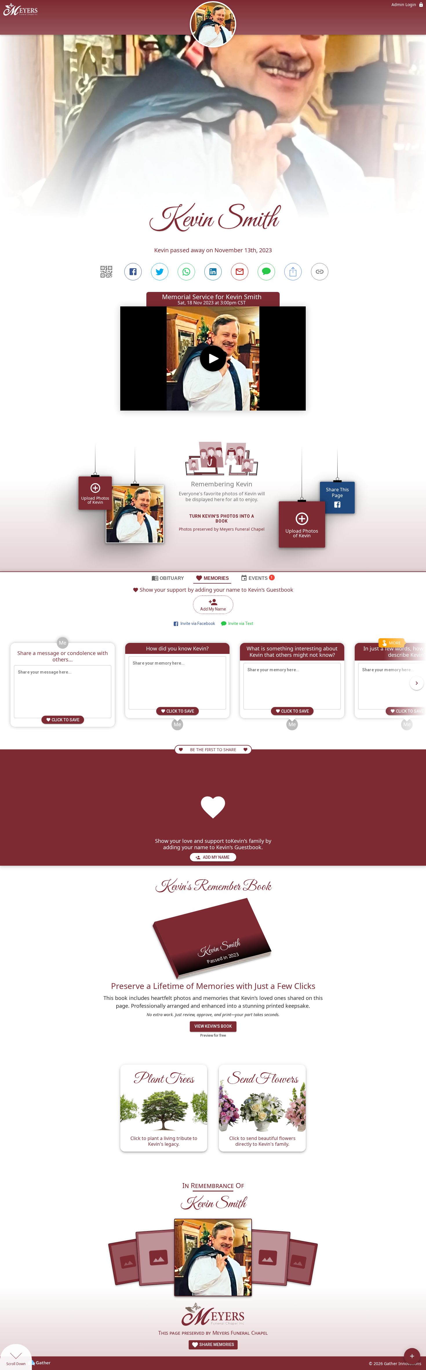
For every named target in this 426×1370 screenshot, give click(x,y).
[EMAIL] (239, 271)
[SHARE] (293, 271)
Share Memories (216, 1344)
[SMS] (266, 271)
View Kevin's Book (213, 1026)
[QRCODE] (106, 271)
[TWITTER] (159, 271)
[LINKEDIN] (213, 271)
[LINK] (319, 271)
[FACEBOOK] (133, 271)
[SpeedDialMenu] (412, 1356)
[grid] (213, 498)
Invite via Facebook (197, 623)
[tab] (167, 578)
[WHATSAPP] (186, 271)
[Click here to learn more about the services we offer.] (213, 1315)
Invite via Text (240, 623)
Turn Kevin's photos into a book (222, 519)
